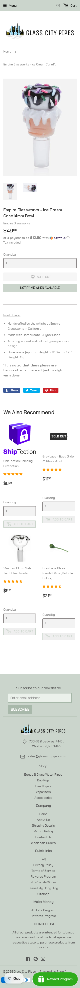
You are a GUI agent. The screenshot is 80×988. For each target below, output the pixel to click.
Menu (13, 6)
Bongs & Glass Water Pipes (43, 775)
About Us (43, 820)
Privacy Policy (43, 865)
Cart (73, 6)
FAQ (43, 859)
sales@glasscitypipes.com (47, 756)
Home (7, 51)
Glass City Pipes (25, 972)
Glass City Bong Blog (43, 888)
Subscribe (20, 709)
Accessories (43, 798)
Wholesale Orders (43, 843)
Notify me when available (40, 288)
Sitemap (43, 894)
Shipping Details (43, 825)
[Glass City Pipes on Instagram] (43, 960)
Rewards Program (43, 876)
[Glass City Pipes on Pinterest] (35, 960)
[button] (40, 238)
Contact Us (43, 837)
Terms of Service (43, 871)
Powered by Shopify (53, 972)
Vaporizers (43, 792)
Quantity (9, 254)
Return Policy (43, 831)
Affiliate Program (43, 910)
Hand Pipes (43, 786)
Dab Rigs (43, 780)
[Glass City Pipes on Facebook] (28, 960)
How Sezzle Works (43, 882)
